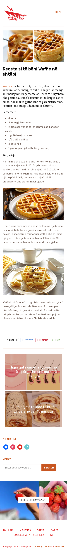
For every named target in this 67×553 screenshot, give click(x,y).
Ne (51, 534)
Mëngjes (25, 530)
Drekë (40, 530)
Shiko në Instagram (33, 500)
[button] (56, 12)
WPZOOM (59, 547)
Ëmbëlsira (20, 534)
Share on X (13, 340)
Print (57, 340)
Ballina (8, 530)
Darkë (54, 530)
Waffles (8, 86)
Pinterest (43, 340)
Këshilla (38, 534)
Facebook (29, 340)
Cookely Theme (42, 547)
